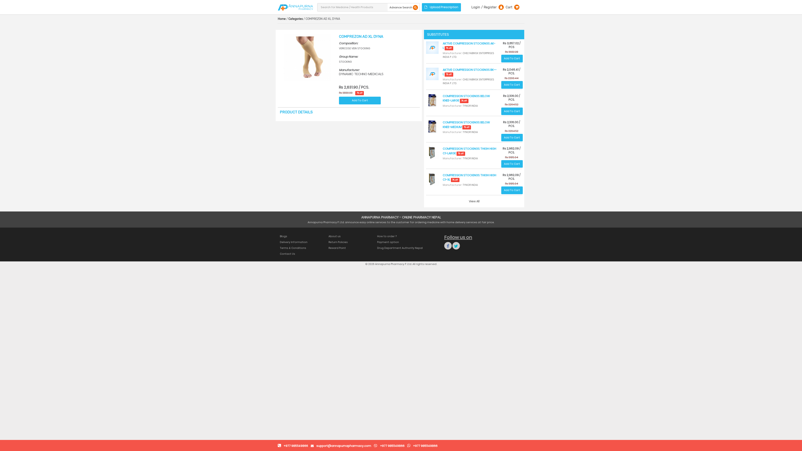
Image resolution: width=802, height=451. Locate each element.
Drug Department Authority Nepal (400, 248)
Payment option (388, 242)
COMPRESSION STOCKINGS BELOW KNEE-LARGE (466, 98)
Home (282, 19)
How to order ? (387, 236)
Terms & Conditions (293, 248)
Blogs (283, 236)
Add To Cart (360, 100)
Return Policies (338, 242)
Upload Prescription (443, 7)
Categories (295, 19)
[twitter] (456, 246)
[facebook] (448, 246)
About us (335, 236)
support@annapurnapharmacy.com (343, 446)
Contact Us (287, 254)
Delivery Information (293, 242)
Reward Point (337, 248)
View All (474, 201)
